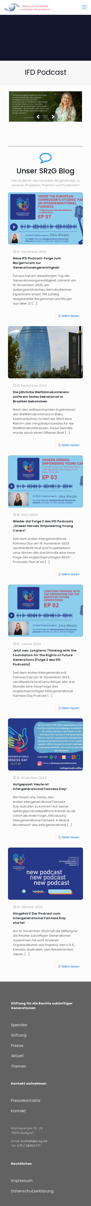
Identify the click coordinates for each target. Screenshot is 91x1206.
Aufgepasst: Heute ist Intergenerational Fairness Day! (40, 786)
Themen (18, 1066)
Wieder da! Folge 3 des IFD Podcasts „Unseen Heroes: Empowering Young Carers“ (43, 526)
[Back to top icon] (81, 1196)
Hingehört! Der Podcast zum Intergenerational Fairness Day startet (39, 918)
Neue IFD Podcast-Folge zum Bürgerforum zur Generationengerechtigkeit (37, 263)
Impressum (22, 1180)
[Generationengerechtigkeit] (28, 7)
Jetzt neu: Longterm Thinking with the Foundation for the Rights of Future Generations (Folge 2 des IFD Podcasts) (44, 657)
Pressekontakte (25, 1100)
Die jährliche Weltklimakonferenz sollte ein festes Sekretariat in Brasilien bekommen (41, 397)
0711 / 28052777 (28, 1145)
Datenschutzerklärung (32, 1191)
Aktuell (17, 1055)
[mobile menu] (84, 7)
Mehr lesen (70, 316)
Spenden (19, 1025)
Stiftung (18, 1035)
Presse (17, 1045)
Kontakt (18, 1110)
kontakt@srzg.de (34, 1141)
